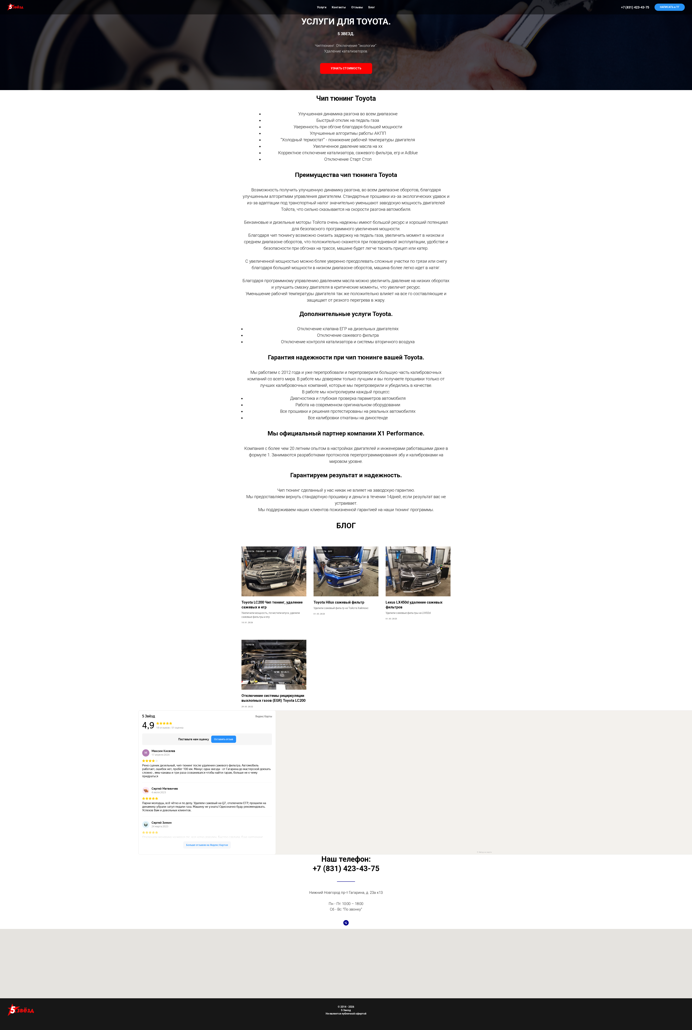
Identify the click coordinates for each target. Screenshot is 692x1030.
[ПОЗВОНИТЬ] (346, 923)
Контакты (339, 7)
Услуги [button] (321, 7)
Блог (371, 7)
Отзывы (357, 7)
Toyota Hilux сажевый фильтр (339, 602)
